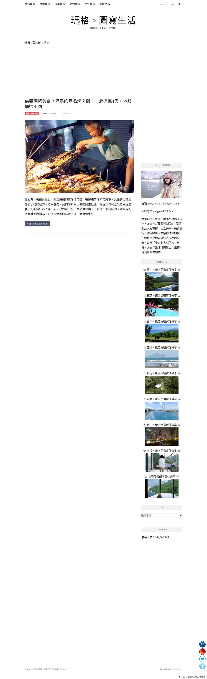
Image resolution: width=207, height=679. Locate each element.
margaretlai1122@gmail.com (164, 203)
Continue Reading (37, 224)
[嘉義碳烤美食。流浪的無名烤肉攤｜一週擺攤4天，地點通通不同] (79, 156)
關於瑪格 (105, 4)
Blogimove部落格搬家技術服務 (192, 677)
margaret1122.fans (162, 211)
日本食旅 (60, 4)
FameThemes (177, 669)
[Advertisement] (79, 77)
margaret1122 (50, 114)
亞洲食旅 (75, 4)
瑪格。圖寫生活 (103, 21)
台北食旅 (30, 4)
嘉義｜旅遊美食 (32, 114)
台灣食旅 (45, 4)
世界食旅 (90, 4)
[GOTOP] (202, 666)
